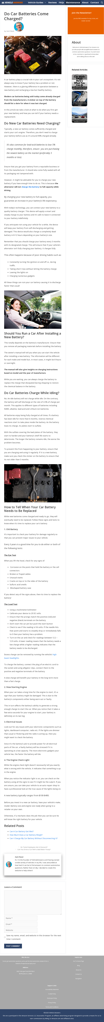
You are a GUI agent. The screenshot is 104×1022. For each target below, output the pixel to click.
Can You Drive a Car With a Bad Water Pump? (34, 849)
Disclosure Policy (52, 998)
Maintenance (73, 2)
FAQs (61, 2)
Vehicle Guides (35, 2)
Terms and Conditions (52, 1007)
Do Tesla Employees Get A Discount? (34, 847)
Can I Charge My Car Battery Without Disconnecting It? (34, 838)
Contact (94, 2)
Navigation (78, 978)
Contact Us (78, 974)
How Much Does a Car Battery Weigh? (26, 835)
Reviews (52, 2)
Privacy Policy (52, 1002)
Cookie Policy (52, 994)
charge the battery (30, 187)
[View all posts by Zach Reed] (19, 31)
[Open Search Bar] (102, 2)
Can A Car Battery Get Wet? (22, 831)
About (85, 2)
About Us (78, 970)
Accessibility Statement (52, 989)
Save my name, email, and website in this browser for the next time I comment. (33, 937)
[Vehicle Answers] (12, 2)
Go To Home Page (78, 961)
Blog (78, 965)
